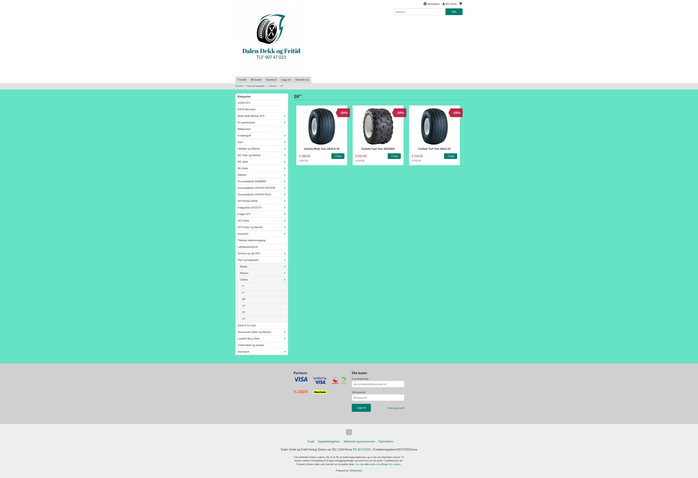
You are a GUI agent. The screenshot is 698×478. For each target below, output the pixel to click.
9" (243, 292)
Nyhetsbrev (386, 441)
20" (243, 319)
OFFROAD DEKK (248, 201)
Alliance (244, 273)
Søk (454, 11)
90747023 (364, 449)
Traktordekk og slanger (251, 345)
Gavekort (271, 79)
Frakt (311, 441)
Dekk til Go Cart (247, 325)
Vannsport (243, 351)
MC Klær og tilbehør (249, 155)
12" (243, 305)
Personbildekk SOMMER (252, 181)
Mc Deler (243, 168)
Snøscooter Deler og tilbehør (254, 331)
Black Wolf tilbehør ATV (251, 115)
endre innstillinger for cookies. (385, 464)
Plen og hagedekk (248, 259)
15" (243, 312)
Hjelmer (242, 174)
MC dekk (243, 161)
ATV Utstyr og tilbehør (250, 227)
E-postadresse (360, 378)
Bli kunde (256, 79)
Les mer (360, 464)
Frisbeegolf (244, 135)
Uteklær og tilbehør (249, 148)
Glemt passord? (396, 408)
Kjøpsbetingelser (329, 441)
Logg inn (286, 79)
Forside (242, 79)
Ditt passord (359, 392)
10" (244, 299)
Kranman (243, 233)
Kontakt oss (302, 79)
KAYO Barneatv (247, 109)
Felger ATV (244, 214)
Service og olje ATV (249, 253)
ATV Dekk (243, 220)
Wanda (243, 266)
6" (243, 286)
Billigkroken (244, 129)
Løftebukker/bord (248, 246)
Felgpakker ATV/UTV (250, 207)
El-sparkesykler (246, 122)
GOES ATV (244, 102)
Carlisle (244, 279)
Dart (240, 142)
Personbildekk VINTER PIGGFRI (256, 187)
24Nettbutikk (355, 470)
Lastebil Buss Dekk (249, 338)
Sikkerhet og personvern (359, 441)
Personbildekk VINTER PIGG (254, 194)
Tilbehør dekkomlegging (251, 240)
